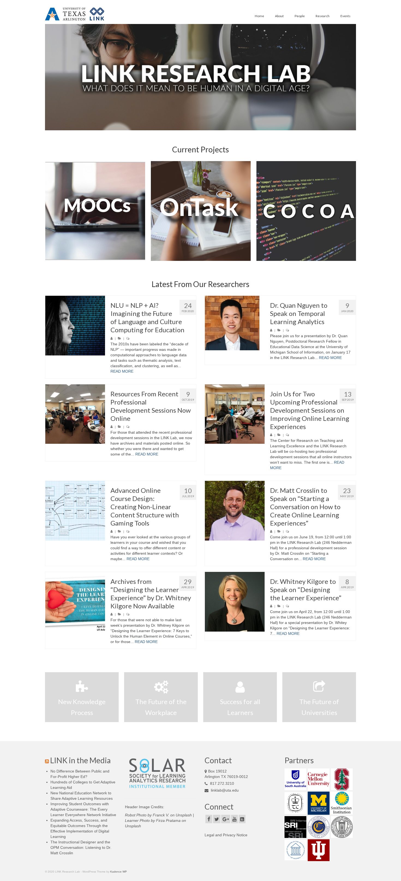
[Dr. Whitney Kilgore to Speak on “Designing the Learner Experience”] (235, 602)
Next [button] (351, 211)
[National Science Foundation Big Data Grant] (211, 211)
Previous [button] (50, 211)
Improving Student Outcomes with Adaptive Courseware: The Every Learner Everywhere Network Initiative (83, 809)
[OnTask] (106, 211)
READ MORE (121, 371)
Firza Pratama (168, 820)
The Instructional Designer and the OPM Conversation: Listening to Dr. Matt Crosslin (80, 847)
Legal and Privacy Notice (226, 835)
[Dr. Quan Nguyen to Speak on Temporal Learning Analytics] (235, 323)
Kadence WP (118, 871)
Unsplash (184, 815)
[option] (106, 211)
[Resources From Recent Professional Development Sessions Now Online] (75, 414)
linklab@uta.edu (225, 790)
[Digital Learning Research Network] (317, 211)
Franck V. (161, 815)
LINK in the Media (80, 760)
